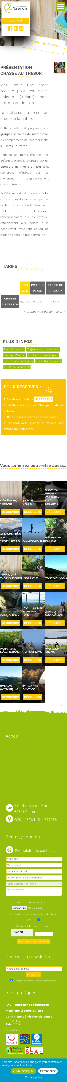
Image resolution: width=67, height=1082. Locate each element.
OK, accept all (24, 1071)
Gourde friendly (14, 349)
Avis (9, 1024)
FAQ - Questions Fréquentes (27, 1004)
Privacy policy (33, 1077)
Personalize (48, 1071)
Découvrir (10, 512)
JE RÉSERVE (43, 399)
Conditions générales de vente (29, 1016)
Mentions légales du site (24, 1010)
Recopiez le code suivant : (33, 926)
